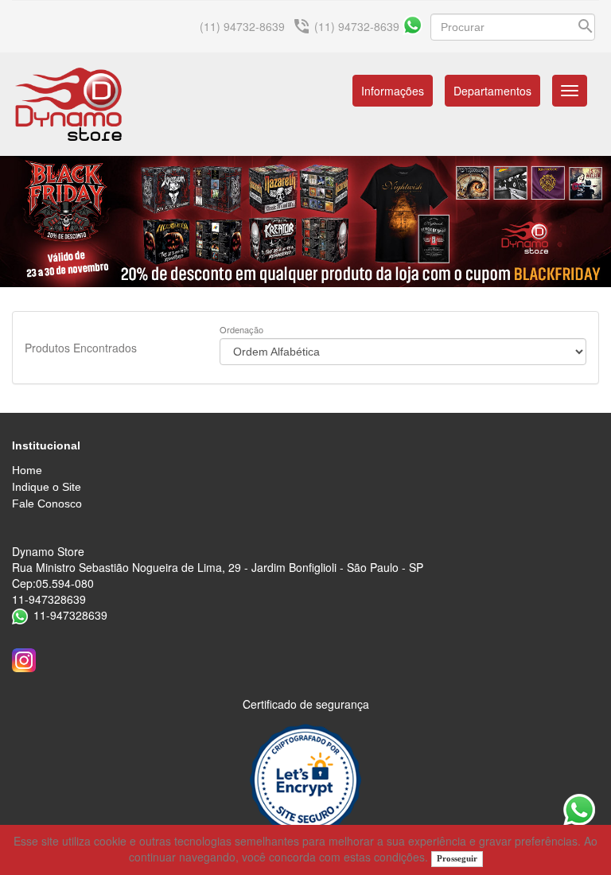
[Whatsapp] (412, 25)
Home (27, 470)
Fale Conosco (47, 503)
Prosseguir (457, 858)
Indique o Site (46, 486)
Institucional (46, 445)
